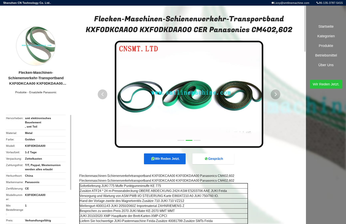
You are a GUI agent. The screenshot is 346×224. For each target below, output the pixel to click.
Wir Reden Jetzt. (167, 158)
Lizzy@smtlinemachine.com (291, 2)
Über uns (326, 65)
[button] (102, 94)
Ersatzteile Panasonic (42, 92)
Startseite (326, 26)
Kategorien (326, 36)
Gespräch (215, 158)
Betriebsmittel (326, 55)
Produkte (21, 92)
